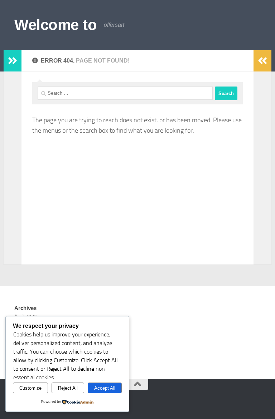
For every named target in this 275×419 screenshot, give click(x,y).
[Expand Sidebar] (12, 61)
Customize (30, 388)
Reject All (68, 388)
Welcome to (55, 24)
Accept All (104, 388)
